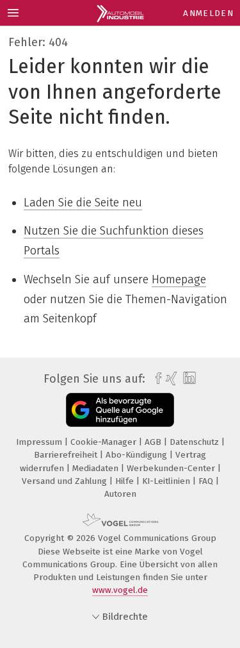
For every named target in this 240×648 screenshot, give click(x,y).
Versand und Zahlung (65, 481)
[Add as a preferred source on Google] (120, 410)
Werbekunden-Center (172, 468)
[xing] (170, 378)
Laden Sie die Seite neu (83, 202)
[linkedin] (188, 378)
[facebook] (155, 378)
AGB (154, 441)
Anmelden (208, 13)
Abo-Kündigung (138, 454)
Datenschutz (195, 441)
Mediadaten (96, 468)
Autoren (120, 493)
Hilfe (125, 481)
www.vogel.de (120, 590)
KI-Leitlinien (167, 481)
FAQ (207, 481)
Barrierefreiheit (67, 454)
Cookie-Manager (104, 441)
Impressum (40, 441)
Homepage (179, 279)
